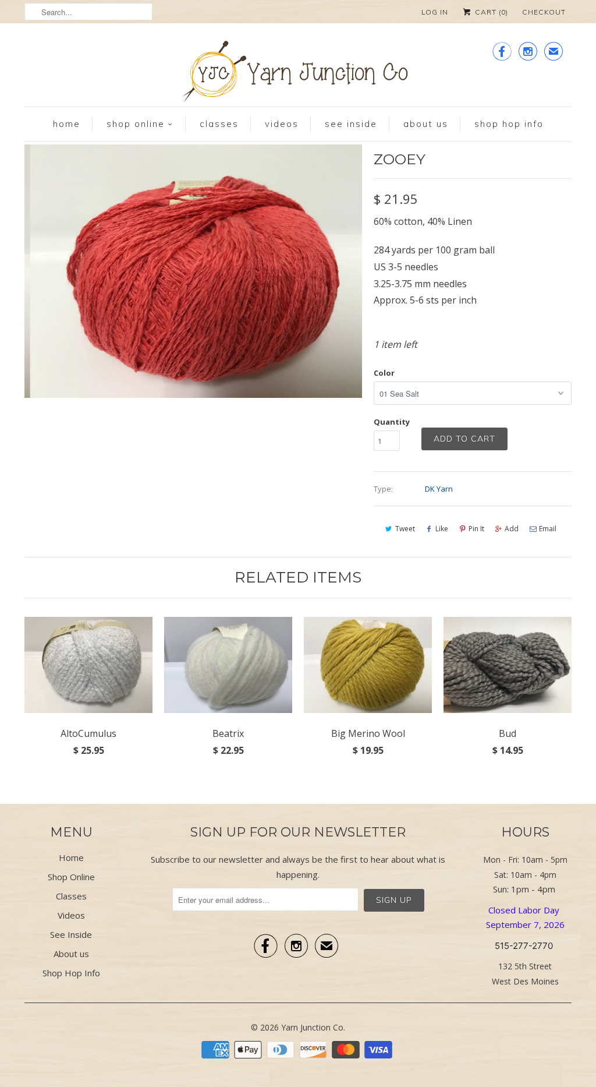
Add (512, 529)
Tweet (405, 529)
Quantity (392, 422)
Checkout (544, 12)
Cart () (490, 12)
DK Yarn (439, 488)
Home (66, 123)
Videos (282, 123)
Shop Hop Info (509, 123)
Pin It (476, 529)
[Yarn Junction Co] (298, 74)
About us (425, 123)
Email (547, 529)
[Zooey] (193, 271)
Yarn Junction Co (312, 1027)
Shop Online (136, 123)
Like (441, 529)
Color (384, 373)
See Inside (351, 123)
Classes (219, 123)
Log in (434, 12)
